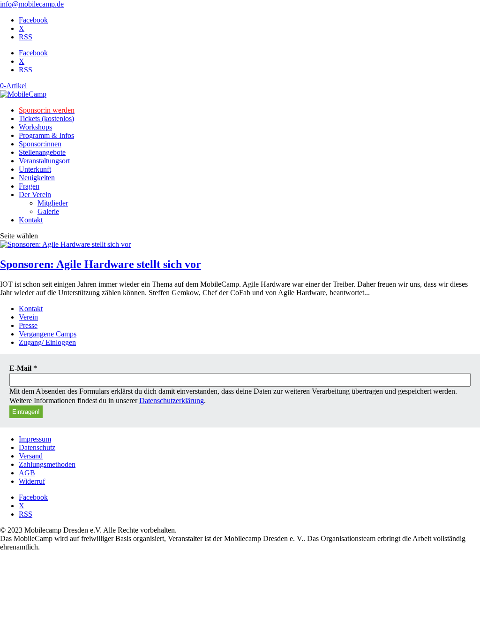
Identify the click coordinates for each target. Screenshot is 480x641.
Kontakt (31, 220)
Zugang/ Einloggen (47, 342)
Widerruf (32, 481)
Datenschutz (37, 447)
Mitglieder (53, 203)
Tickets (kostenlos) (46, 118)
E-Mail (23, 368)
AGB (27, 473)
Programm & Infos (46, 135)
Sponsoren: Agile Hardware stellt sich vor (100, 264)
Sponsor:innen (40, 144)
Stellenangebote (42, 152)
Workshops (35, 127)
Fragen (29, 186)
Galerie (48, 211)
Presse (28, 325)
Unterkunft (35, 169)
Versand (31, 456)
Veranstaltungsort (44, 161)
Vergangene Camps (47, 334)
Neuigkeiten (37, 178)
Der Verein (35, 194)
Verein (28, 317)
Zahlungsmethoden (47, 464)
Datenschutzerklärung (171, 400)
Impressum (35, 439)
